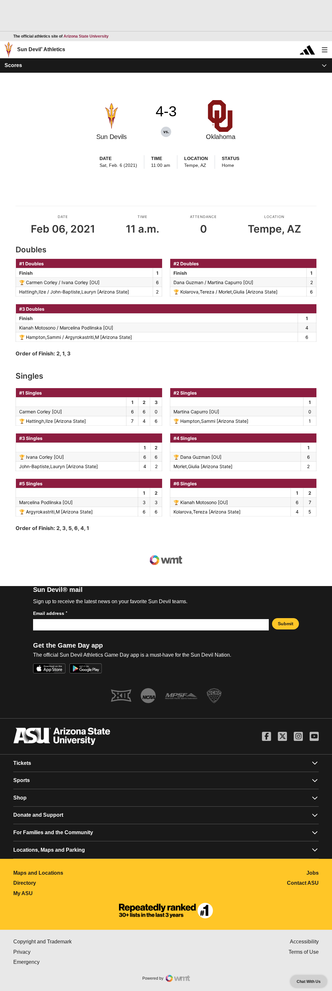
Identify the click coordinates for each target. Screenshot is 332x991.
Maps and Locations (67, 873)
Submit (285, 623)
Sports (21, 780)
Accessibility (304, 941)
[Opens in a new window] (166, 910)
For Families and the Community (53, 832)
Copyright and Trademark (69, 941)
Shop (20, 798)
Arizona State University (86, 36)
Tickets (22, 763)
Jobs (312, 873)
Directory (53, 883)
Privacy (49, 952)
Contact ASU (303, 883)
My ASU (51, 893)
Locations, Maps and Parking (49, 850)
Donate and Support (38, 815)
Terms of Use (304, 952)
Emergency (53, 962)
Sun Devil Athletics (41, 49)
